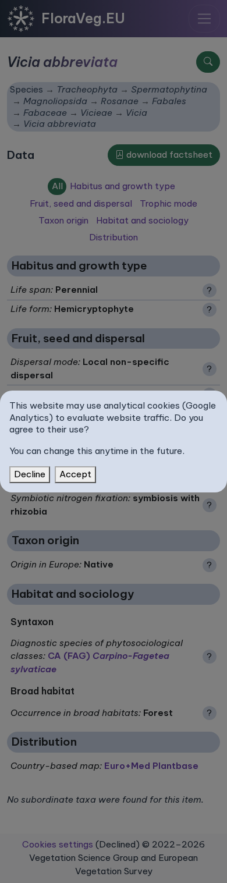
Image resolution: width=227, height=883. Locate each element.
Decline (29, 474)
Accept (75, 474)
